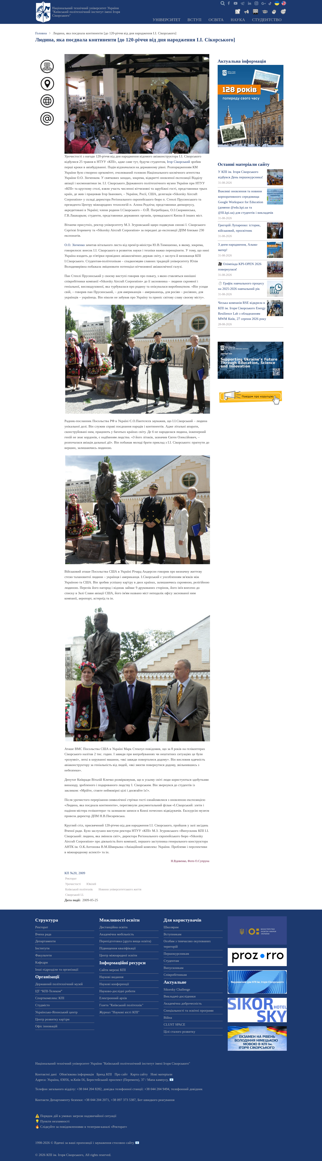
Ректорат (71, 878)
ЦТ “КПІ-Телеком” (48, 991)
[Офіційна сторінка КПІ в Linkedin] (249, 3)
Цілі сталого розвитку (179, 1031)
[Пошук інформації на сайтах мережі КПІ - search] (222, 3)
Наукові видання (111, 977)
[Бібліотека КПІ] (273, 11)
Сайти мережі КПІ (112, 970)
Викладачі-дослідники (180, 996)
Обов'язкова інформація (76, 1074)
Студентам (171, 961)
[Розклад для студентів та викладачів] (255, 11)
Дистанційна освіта (113, 927)
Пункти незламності (55, 1121)
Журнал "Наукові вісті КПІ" (119, 1012)
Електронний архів (113, 998)
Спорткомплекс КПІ (49, 998)
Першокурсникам (176, 953)
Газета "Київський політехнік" (121, 1005)
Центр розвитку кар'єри (52, 1019)
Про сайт (121, 1074)
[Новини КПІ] (237, 11)
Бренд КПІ (104, 1074)
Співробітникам (175, 975)
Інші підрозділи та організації (56, 969)
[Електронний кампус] (264, 11)
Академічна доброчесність (183, 1003)
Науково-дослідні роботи (117, 991)
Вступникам (172, 934)
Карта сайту (139, 1074)
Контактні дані (46, 1074)
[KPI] (284, 3)
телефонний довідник (187, 1089)
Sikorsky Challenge (177, 989)
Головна (41, 33)
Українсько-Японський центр (56, 1012)
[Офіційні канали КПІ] (242, 3)
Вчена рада (43, 934)
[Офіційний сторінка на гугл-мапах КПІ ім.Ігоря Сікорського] (263, 3)
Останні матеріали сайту (244, 164)
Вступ (194, 20)
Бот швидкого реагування (156, 1100)
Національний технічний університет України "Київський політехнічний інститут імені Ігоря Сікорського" (86, 11)
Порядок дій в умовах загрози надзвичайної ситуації (78, 1116)
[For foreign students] (282, 11)
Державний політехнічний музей (59, 984)
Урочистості (73, 884)
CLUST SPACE (174, 1024)
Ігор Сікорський (178, 162)
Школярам (171, 927)
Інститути (42, 948)
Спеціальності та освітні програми (189, 1010)
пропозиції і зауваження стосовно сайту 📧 (107, 1143)
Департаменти (45, 941)
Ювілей (91, 884)
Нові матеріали (161, 1074)
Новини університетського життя (120, 889)
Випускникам (173, 968)
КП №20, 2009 (74, 873)
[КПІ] (277, 3)
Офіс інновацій (46, 1026)
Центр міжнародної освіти (118, 955)
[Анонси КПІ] (246, 11)
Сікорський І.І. (74, 895)
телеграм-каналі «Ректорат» (107, 1127)
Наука (238, 20)
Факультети (43, 955)
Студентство (267, 20)
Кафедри (41, 962)
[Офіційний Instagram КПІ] (256, 3)
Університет (166, 20)
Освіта (216, 20)
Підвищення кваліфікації (117, 948)
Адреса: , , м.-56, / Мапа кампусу (101, 1080)
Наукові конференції (114, 984)
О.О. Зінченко (74, 245)
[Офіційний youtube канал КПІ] (236, 3)
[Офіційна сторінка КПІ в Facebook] (229, 3)
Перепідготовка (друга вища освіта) (125, 941)
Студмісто (42, 1005)
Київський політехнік (79, 889)
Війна (168, 1017)
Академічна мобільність (116, 934)
